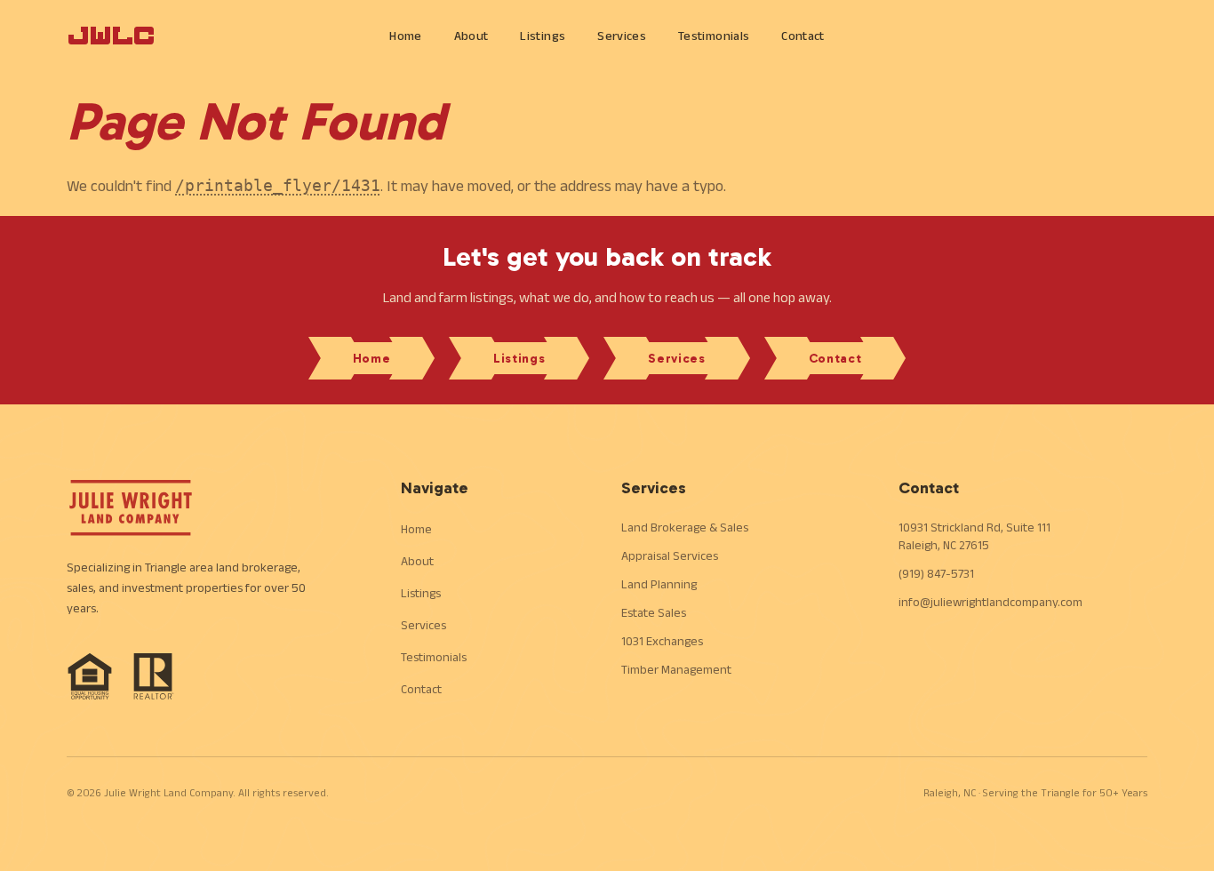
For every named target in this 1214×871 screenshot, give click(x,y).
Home (405, 35)
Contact (802, 35)
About (471, 35)
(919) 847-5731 (936, 573)
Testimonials (713, 35)
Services (621, 35)
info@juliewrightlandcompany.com (990, 602)
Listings (542, 35)
